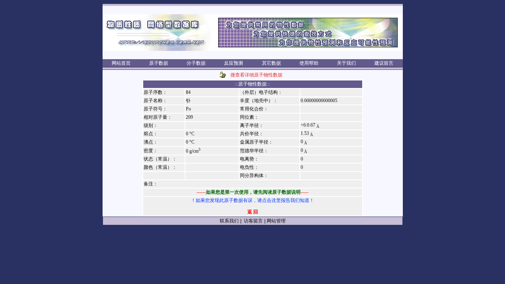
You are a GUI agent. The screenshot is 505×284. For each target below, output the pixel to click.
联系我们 (229, 221)
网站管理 (276, 221)
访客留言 (253, 221)
